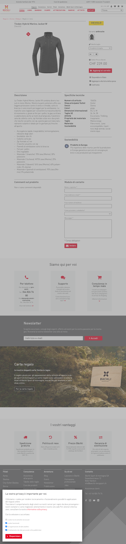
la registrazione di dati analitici (18, 527)
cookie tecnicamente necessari (19, 520)
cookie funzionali (13, 523)
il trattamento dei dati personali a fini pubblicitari (24, 530)
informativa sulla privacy (37, 509)
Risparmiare (15, 536)
